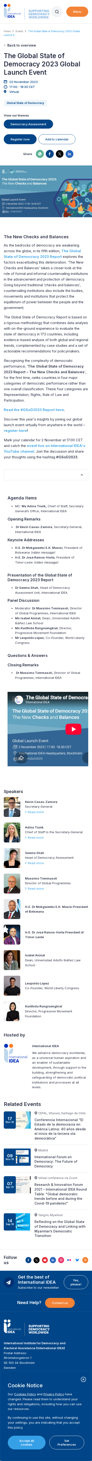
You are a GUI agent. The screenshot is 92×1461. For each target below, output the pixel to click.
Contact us (60, 1303)
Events (19, 31)
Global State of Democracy (25, 103)
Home (7, 31)
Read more (36, 812)
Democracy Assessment (28, 124)
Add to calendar (57, 139)
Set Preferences (67, 1442)
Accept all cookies (26, 1442)
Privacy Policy (53, 1394)
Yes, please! (76, 1282)
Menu (77, 11)
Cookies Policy (25, 1394)
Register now (20, 139)
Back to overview (21, 45)
